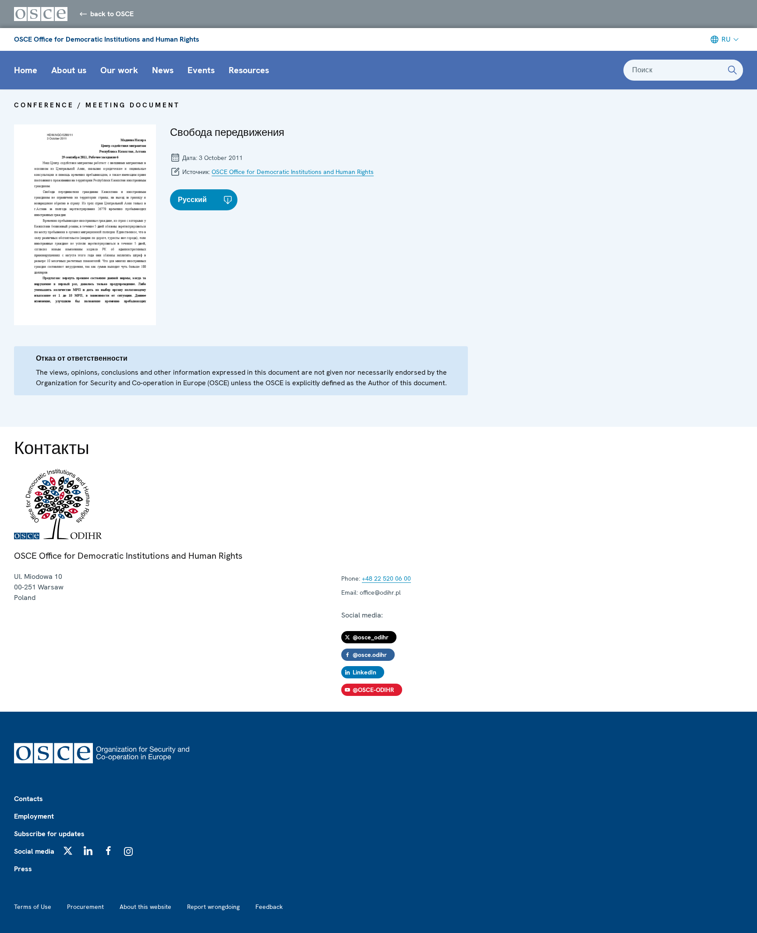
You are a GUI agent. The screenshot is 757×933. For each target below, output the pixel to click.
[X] (67, 850)
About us (68, 70)
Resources (249, 70)
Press (23, 868)
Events (201, 70)
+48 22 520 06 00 (386, 578)
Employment (34, 816)
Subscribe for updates (49, 833)
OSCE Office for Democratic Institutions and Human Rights (106, 39)
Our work (119, 70)
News (162, 70)
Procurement (85, 907)
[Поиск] (732, 70)
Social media (34, 851)
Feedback (269, 907)
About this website (145, 907)
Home (25, 70)
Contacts (28, 798)
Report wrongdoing (213, 907)
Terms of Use (32, 907)
